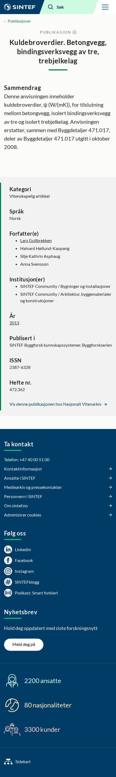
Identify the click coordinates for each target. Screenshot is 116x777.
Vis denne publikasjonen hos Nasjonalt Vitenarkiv (55, 404)
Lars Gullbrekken (36, 240)
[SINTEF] (19, 7)
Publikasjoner (19, 21)
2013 (14, 322)
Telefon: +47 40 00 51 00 (26, 459)
